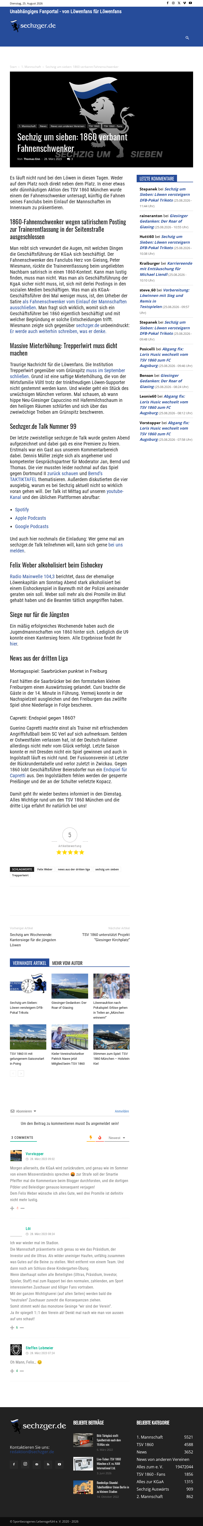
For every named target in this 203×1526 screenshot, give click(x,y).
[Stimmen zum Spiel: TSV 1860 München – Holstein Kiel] (111, 1036)
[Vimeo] (184, 3)
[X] (179, 3)
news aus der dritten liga (74, 869)
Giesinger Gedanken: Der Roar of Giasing (164, 221)
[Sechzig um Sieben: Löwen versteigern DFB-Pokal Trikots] (28, 986)
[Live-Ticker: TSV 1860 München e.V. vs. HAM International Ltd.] (83, 1464)
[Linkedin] (79, 905)
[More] (102, 905)
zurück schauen (62, 473)
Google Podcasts (32, 526)
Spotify (22, 510)
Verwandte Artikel (29, 963)
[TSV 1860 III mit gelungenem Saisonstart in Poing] (28, 1036)
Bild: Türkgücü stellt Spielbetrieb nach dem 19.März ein (109, 1440)
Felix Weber (44, 869)
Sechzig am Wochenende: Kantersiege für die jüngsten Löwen (33, 939)
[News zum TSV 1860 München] (33, 26)
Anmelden (121, 1111)
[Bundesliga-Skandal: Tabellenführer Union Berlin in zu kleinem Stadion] (83, 1487)
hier (13, 644)
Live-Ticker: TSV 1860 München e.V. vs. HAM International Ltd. (109, 1463)
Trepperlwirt (20, 875)
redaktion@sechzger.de (32, 1451)
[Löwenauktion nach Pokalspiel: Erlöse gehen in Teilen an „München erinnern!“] (111, 986)
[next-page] (21, 1073)
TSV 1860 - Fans (113, 126)
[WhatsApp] (68, 905)
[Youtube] (190, 3)
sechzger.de (87, 325)
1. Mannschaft (31, 67)
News (43, 126)
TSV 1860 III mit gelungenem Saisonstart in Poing (27, 1058)
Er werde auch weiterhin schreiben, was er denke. (58, 331)
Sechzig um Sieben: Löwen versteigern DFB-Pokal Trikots (26, 1007)
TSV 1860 (94, 126)
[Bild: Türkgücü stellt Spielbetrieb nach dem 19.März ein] (83, 1440)
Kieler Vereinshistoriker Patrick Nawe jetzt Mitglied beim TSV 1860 (68, 1058)
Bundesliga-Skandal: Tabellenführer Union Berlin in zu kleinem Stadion (113, 1487)
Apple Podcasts (30, 518)
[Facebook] (168, 3)
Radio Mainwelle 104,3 (32, 576)
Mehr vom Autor (67, 963)
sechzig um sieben (107, 869)
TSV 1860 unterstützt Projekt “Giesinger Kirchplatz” (106, 937)
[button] (187, 38)
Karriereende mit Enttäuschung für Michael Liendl (166, 269)
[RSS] (48, 1465)
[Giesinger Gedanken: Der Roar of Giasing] (69, 986)
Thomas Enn (32, 159)
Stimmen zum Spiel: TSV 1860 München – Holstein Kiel (111, 1058)
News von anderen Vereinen (67, 126)
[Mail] (37, 1465)
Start (13, 67)
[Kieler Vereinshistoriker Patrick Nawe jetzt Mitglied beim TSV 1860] (69, 1036)
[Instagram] (173, 3)
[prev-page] (13, 1073)
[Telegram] (91, 905)
